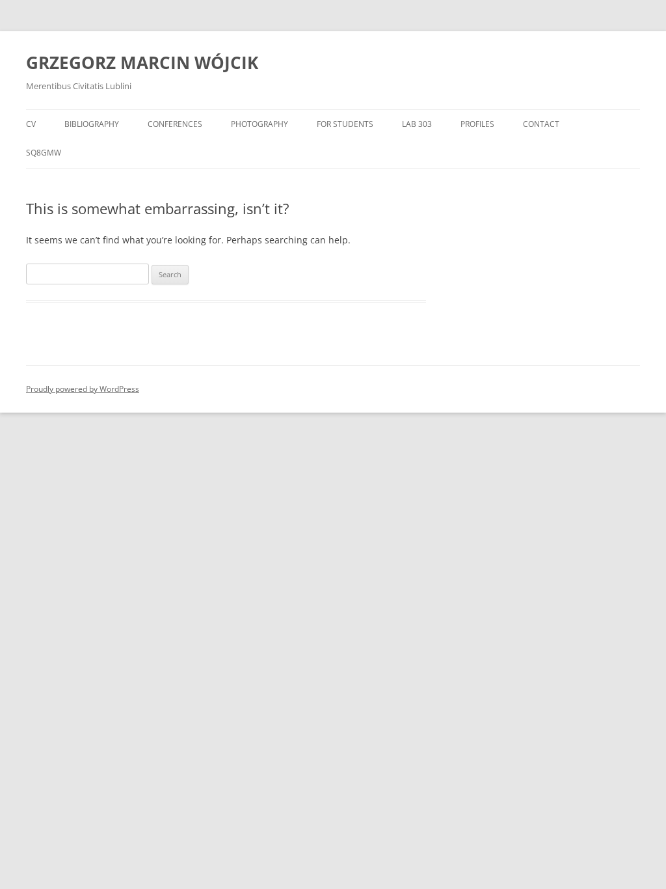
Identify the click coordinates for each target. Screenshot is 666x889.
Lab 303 (417, 124)
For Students (345, 124)
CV (31, 124)
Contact (541, 124)
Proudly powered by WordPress (82, 388)
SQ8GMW (43, 152)
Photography (259, 124)
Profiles (477, 124)
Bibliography (91, 124)
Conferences (175, 124)
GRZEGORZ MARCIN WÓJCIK (142, 62)
